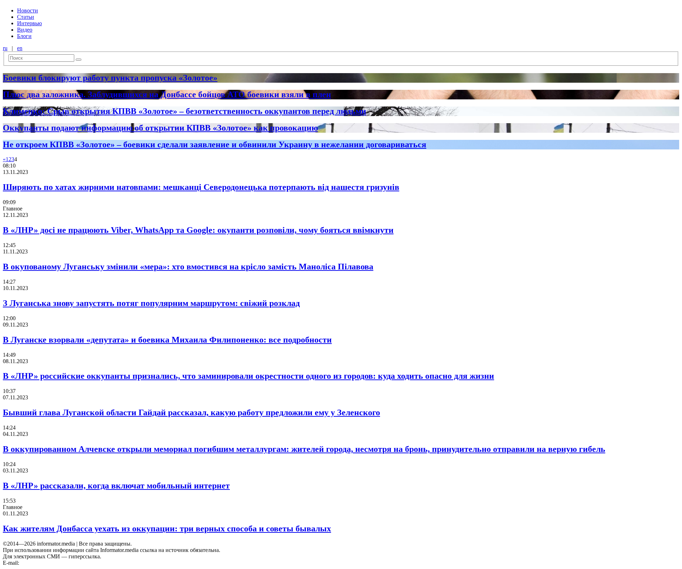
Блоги (24, 36)
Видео (24, 30)
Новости (27, 10)
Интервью (29, 23)
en (19, 48)
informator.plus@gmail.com (52, 563)
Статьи (25, 17)
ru (5, 48)
